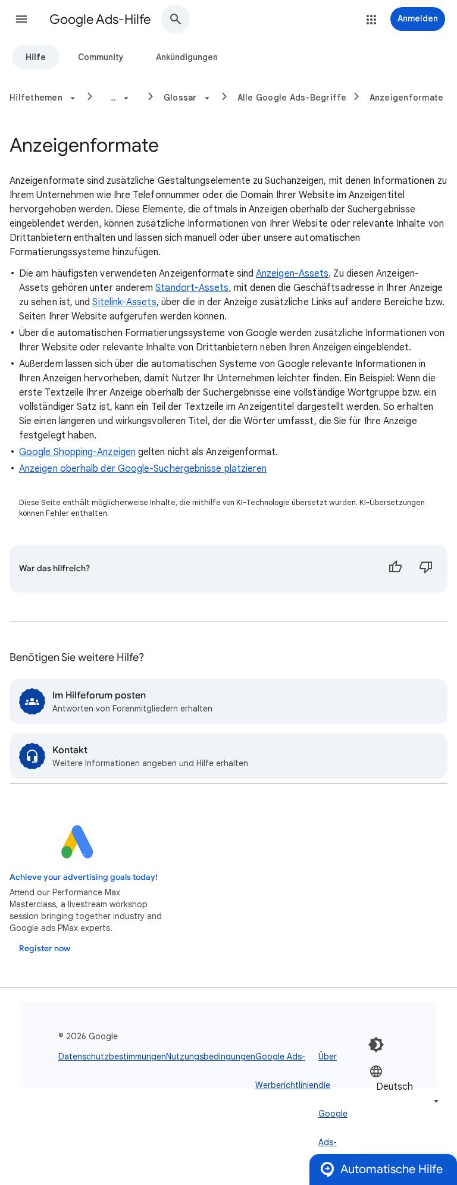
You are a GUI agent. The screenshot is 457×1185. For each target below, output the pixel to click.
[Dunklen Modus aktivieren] (376, 1044)
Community (101, 57)
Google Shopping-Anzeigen (77, 452)
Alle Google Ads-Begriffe (292, 97)
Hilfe (36, 57)
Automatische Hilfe (391, 1169)
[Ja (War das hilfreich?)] (395, 568)
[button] (21, 19)
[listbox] (405, 1086)
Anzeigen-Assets (292, 274)
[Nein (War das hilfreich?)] (426, 568)
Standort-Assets (191, 288)
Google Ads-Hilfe (100, 19)
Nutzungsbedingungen (210, 1056)
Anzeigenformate (407, 97)
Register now (44, 948)
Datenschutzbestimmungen (112, 1056)
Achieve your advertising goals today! (84, 877)
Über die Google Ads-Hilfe (333, 1113)
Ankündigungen (187, 57)
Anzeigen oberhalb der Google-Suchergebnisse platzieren (143, 469)
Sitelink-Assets (124, 302)
